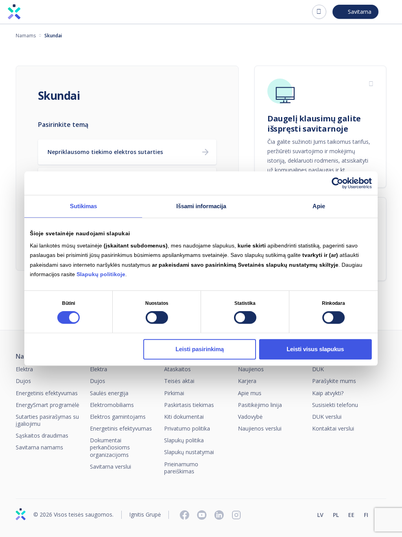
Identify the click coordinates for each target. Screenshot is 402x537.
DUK (318, 369)
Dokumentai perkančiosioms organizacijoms (110, 447)
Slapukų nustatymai (189, 452)
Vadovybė (250, 416)
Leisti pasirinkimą (199, 349)
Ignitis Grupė (145, 514)
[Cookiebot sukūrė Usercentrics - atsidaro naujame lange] (337, 183)
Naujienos (251, 369)
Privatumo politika (187, 428)
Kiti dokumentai (184, 416)
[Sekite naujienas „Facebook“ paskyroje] (184, 515)
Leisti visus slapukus (315, 349)
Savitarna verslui (110, 466)
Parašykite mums (334, 381)
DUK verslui (327, 416)
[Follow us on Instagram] (236, 515)
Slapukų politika (184, 440)
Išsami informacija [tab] (201, 206)
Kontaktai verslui (333, 428)
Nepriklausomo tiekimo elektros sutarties (105, 152)
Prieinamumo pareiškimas (181, 467)
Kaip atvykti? (328, 393)
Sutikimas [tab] (83, 206)
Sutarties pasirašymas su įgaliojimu (47, 420)
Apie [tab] (318, 206)
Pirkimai (174, 393)
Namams (26, 35)
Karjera (247, 381)
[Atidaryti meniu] (389, 11)
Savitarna (359, 11)
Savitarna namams (39, 447)
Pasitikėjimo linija (260, 405)
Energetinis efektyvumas (47, 393)
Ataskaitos (177, 369)
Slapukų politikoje (101, 274)
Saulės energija (109, 393)
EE (351, 515)
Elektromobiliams (112, 405)
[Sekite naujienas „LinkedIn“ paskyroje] (219, 515)
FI (366, 515)
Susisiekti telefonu (335, 405)
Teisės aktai (179, 381)
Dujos (23, 381)
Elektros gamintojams (118, 416)
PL (336, 515)
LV (320, 515)
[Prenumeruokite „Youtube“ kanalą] (201, 515)
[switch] (157, 318)
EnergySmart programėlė (47, 405)
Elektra (24, 369)
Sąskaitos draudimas (42, 435)
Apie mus (249, 393)
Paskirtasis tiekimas (189, 405)
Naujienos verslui (259, 428)
